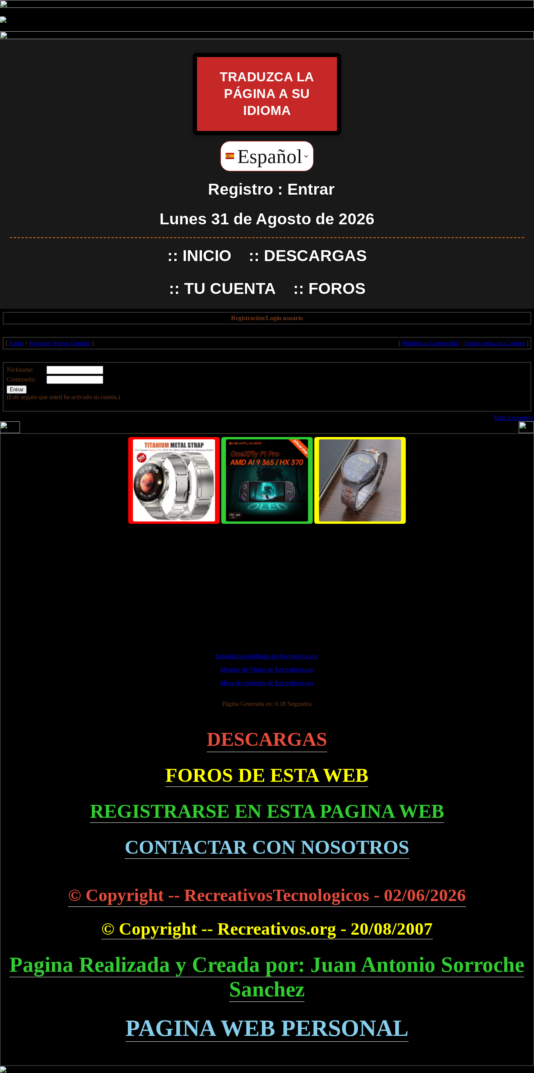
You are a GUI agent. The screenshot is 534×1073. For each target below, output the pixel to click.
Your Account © (513, 417)
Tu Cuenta (230, 288)
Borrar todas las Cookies (494, 343)
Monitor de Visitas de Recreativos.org (267, 669)
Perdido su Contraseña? (431, 343)
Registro (240, 189)
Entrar (311, 189)
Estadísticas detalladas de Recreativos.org (267, 656)
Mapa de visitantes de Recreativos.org (267, 682)
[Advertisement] (267, 585)
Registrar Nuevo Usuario (59, 343)
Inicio (207, 256)
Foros (337, 288)
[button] (267, 156)
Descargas (315, 256)
